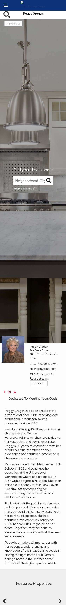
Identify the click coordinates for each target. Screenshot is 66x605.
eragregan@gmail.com (43, 369)
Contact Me (13, 23)
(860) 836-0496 (47, 363)
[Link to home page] (33, 5)
